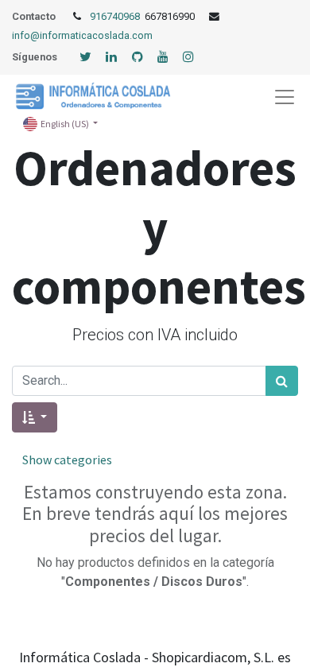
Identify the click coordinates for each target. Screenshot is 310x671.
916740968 (116, 16)
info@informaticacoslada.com (82, 35)
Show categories (67, 459)
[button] (34, 417)
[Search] (281, 381)
